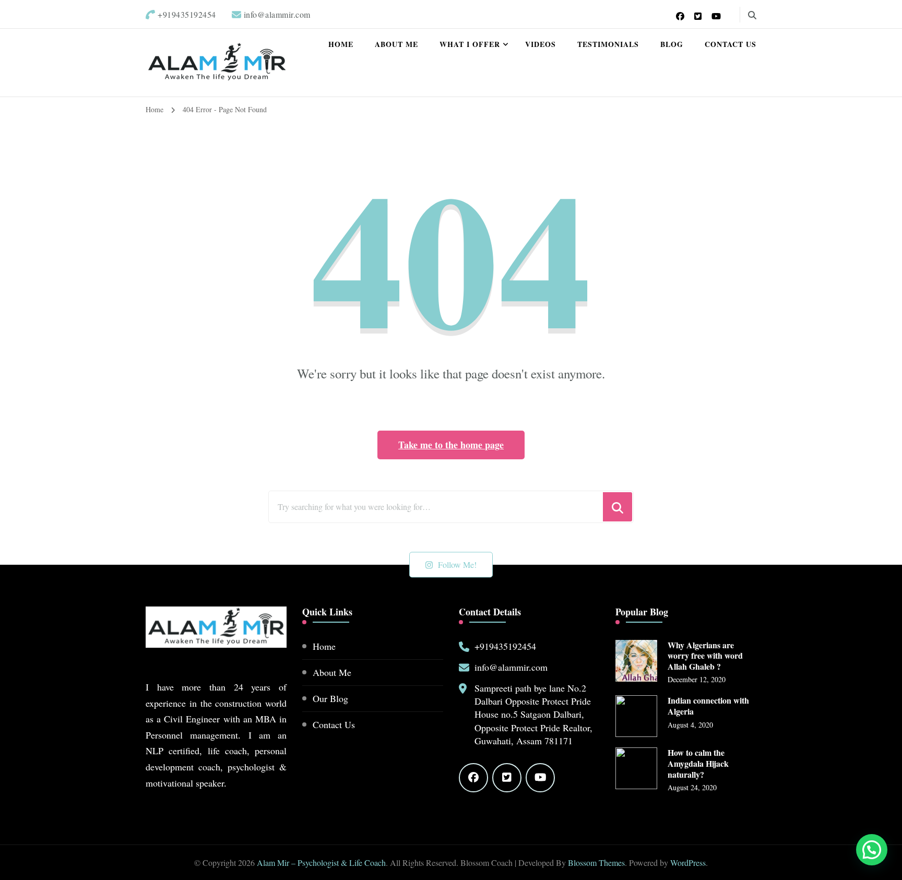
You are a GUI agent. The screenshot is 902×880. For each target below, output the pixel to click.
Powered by (677, 816)
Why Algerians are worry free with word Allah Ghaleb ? (705, 656)
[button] (870, 753)
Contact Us (730, 44)
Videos (540, 44)
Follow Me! (457, 564)
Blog (671, 44)
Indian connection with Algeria (708, 706)
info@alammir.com (511, 667)
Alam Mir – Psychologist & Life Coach (321, 862)
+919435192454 (505, 646)
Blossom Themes (596, 862)
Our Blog (330, 698)
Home (340, 44)
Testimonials (608, 44)
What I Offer (470, 44)
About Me (396, 44)
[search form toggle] (752, 15)
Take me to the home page (451, 444)
